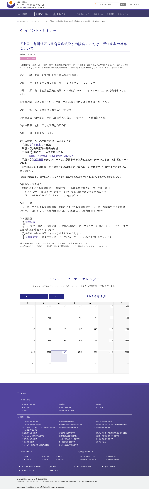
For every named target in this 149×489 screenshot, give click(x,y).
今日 (56, 296)
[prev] (27, 296)
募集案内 (30, 222)
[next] (41, 296)
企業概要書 (31, 237)
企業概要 (38, 159)
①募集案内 (36, 144)
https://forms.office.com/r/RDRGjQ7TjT (54, 155)
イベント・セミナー (37, 21)
